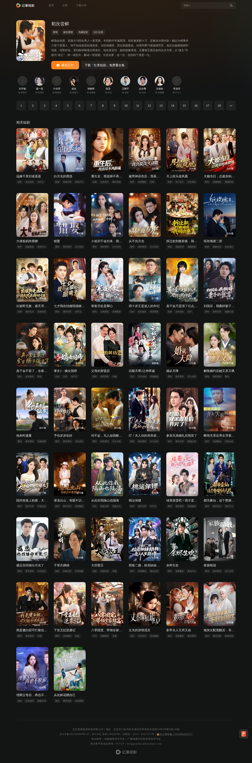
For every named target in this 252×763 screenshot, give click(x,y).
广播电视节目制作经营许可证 (144, 739)
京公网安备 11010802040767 (176, 734)
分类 (65, 5)
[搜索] (231, 5)
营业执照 (96, 739)
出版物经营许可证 (114, 739)
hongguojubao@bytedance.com (144, 743)
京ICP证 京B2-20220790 (106, 734)
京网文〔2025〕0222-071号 (138, 734)
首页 (51, 5)
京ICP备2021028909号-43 (74, 734)
